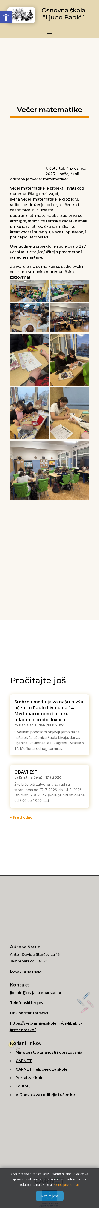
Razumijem (49, 1196)
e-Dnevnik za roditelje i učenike (45, 1095)
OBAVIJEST (26, 772)
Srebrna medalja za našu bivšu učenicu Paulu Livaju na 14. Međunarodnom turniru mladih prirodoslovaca (48, 711)
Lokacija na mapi (26, 971)
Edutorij (23, 1086)
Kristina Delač (31, 777)
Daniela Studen (32, 725)
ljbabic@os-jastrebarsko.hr (35, 993)
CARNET (24, 1061)
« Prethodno (21, 817)
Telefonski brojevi (27, 1003)
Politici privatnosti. (66, 1184)
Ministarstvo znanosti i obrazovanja (49, 1052)
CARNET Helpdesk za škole (41, 1069)
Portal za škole (30, 1078)
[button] (6, 17)
